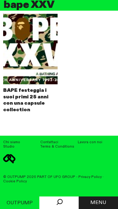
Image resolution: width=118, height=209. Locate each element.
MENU (98, 202)
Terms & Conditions (57, 147)
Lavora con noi (90, 142)
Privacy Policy (90, 177)
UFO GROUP (64, 177)
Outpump (20, 203)
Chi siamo (11, 142)
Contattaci (49, 142)
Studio (8, 147)
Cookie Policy (15, 181)
